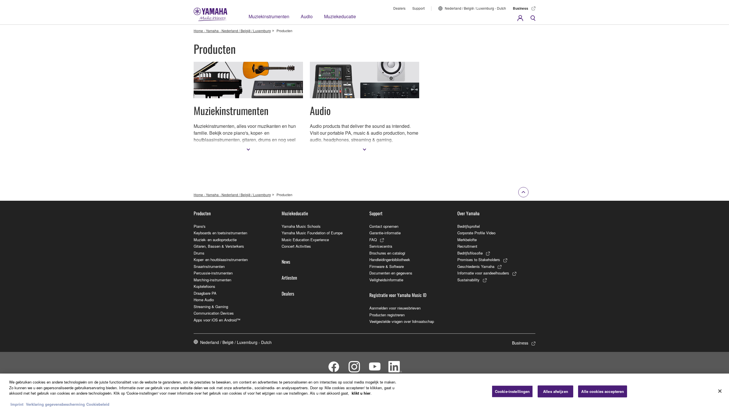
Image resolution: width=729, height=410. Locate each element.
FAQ (373, 239)
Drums (199, 253)
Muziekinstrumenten (269, 16)
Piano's (200, 226)
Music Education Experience (305, 239)
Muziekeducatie (340, 16)
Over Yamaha (468, 213)
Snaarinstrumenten (209, 266)
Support (418, 8)
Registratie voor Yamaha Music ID (397, 295)
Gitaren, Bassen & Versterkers (219, 246)
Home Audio (204, 299)
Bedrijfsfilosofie (470, 253)
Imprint (17, 404)
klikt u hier (361, 393)
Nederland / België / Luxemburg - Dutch (475, 8)
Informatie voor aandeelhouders (483, 273)
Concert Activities (296, 246)
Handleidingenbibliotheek (389, 259)
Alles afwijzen (555, 391)
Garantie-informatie (385, 232)
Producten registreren (387, 314)
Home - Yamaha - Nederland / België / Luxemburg (232, 30)
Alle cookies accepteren (602, 391)
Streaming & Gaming (211, 306)
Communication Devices (214, 313)
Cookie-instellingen (512, 391)
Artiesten (289, 277)
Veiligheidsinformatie (386, 279)
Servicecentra (380, 246)
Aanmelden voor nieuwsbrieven (395, 308)
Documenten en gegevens (390, 273)
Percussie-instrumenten (213, 273)
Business (520, 8)
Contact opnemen (383, 226)
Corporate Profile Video (476, 232)
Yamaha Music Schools (301, 226)
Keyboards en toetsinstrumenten (220, 232)
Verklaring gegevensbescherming (55, 404)
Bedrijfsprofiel (468, 226)
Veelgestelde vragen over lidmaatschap (401, 321)
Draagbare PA (205, 293)
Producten (202, 213)
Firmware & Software (386, 266)
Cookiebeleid (97, 404)
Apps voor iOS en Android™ (217, 320)
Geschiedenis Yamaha (475, 266)
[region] (364, 392)
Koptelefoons (204, 286)
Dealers (399, 8)
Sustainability (468, 279)
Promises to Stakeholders (478, 259)
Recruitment (467, 246)
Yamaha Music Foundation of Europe (312, 232)
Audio (307, 16)
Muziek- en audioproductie (215, 239)
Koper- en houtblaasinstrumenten (221, 259)
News (286, 261)
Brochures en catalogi (387, 253)
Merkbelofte (467, 239)
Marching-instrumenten (212, 279)
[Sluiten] (720, 391)
